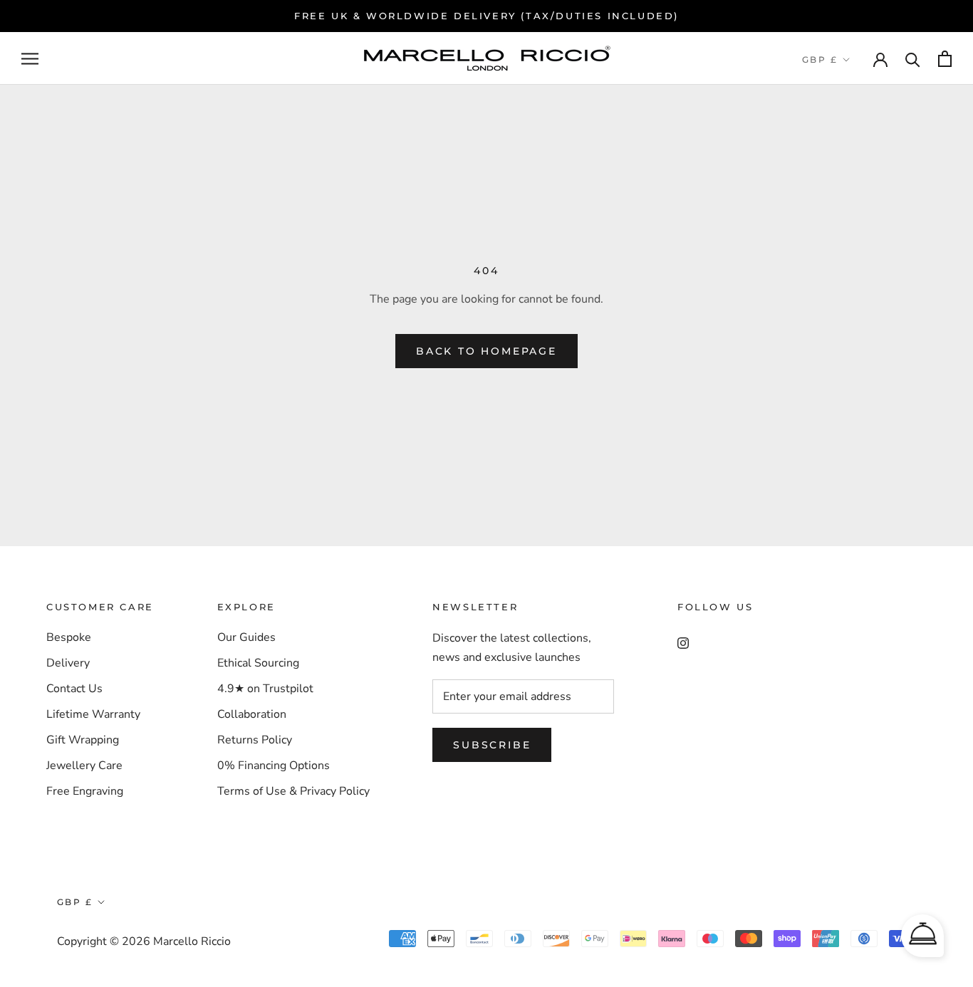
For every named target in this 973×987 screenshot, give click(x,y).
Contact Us (74, 688)
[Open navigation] (29, 59)
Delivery (68, 663)
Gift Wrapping (82, 740)
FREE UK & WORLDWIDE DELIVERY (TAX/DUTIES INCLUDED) (486, 15)
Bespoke (68, 637)
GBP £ (820, 59)
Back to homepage (486, 351)
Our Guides (246, 637)
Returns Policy (254, 740)
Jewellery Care (84, 765)
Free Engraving (84, 791)
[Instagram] (683, 642)
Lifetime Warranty (93, 714)
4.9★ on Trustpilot (265, 688)
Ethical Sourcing (258, 663)
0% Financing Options (273, 765)
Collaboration (251, 714)
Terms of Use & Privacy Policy (293, 791)
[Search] (912, 58)
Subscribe (492, 744)
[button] (922, 935)
